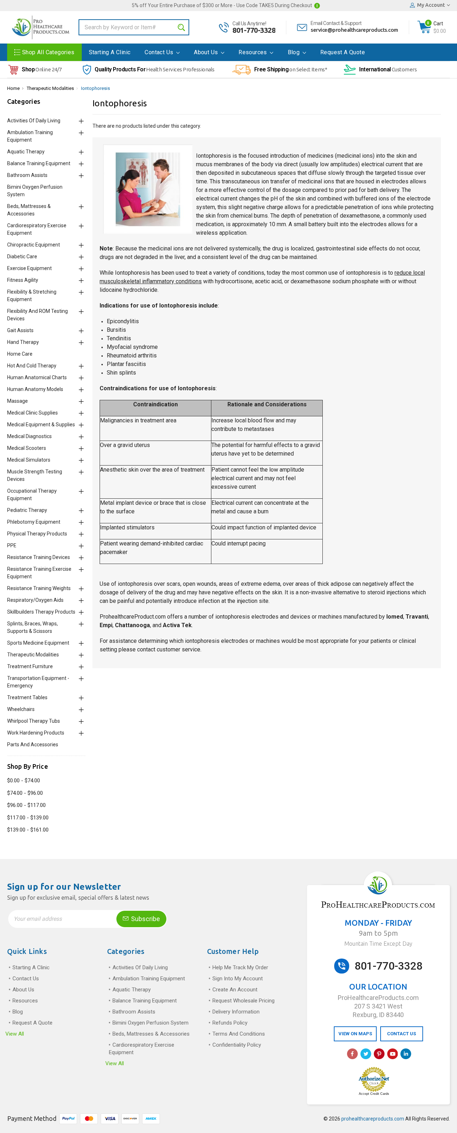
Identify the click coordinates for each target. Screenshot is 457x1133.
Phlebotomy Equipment (33, 522)
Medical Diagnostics (29, 436)
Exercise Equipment (29, 268)
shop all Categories (48, 52)
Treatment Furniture (30, 666)
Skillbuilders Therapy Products (41, 612)
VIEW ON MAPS (355, 1033)
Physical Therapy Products (37, 534)
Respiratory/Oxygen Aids (35, 600)
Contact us (160, 52)
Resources (253, 52)
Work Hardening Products (35, 733)
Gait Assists (20, 330)
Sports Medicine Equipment (38, 643)
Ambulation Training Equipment (148, 978)
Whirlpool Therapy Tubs (33, 721)
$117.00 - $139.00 (28, 817)
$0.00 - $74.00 (23, 780)
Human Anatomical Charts (37, 377)
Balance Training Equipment (38, 163)
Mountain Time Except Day (378, 943)
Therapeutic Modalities (50, 88)
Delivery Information (236, 1011)
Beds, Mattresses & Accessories (151, 1034)
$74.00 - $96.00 (25, 793)
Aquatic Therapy (26, 151)
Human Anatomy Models (35, 389)
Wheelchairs (21, 709)
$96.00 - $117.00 (26, 805)
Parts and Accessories (32, 744)
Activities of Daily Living (33, 120)
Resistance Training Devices (38, 557)
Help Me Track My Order (240, 967)
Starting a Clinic (110, 52)
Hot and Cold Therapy (31, 366)
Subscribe (145, 919)
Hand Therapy (23, 342)
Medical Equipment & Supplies (41, 424)
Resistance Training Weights (39, 588)
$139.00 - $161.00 (28, 830)
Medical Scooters (26, 448)
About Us (207, 52)
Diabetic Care (22, 256)
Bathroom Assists (27, 175)
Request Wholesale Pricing (243, 1000)
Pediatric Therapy (27, 510)
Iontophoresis (95, 88)
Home (13, 88)
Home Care (19, 354)
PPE (11, 545)
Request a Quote (342, 52)
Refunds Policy (229, 1023)
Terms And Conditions (238, 1034)
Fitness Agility (22, 280)
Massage (17, 401)
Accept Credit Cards (374, 1094)
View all (14, 1034)
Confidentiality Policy (236, 1045)
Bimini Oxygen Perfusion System (150, 1023)
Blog (294, 52)
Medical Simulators (28, 460)
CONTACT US (401, 1033)
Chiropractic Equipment (33, 245)
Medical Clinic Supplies (32, 413)
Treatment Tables (27, 697)
